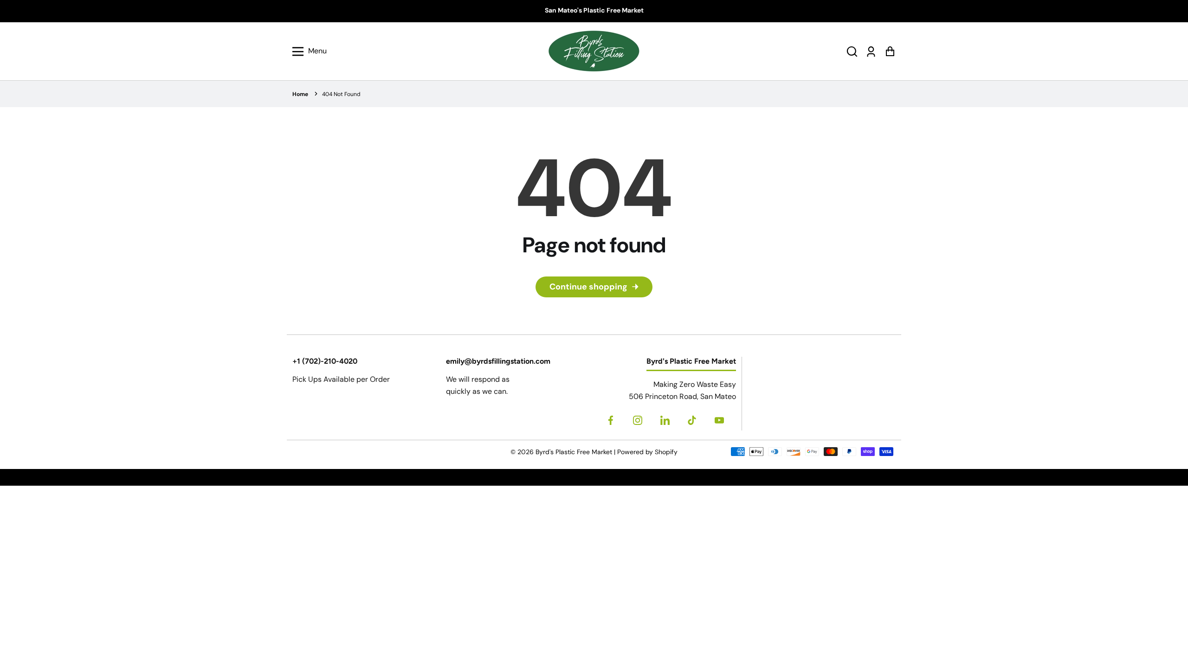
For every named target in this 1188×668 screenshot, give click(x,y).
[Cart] (890, 51)
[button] (852, 51)
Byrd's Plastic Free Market (574, 452)
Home (300, 94)
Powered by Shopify (647, 452)
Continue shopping (588, 286)
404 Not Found (341, 94)
